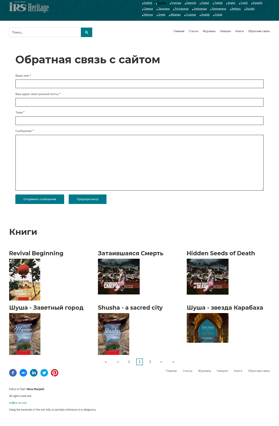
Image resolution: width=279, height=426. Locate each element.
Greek (161, 14)
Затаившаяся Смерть (130, 253)
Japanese (164, 8)
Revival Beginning (36, 253)
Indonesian (200, 8)
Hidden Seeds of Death (221, 253)
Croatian (191, 14)
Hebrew (148, 14)
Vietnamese (219, 8)
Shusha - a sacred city (130, 307)
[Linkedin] (34, 372)
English (148, 3)
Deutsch (191, 3)
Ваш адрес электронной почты (36, 94)
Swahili (205, 14)
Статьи (193, 31)
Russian (161, 3)
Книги (239, 31)
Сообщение (23, 131)
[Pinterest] (54, 372)
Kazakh (250, 8)
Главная (178, 31)
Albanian (175, 14)
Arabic (231, 3)
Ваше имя (22, 75)
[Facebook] (13, 372)
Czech (244, 3)
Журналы (209, 31)
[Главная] (29, 7)
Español (257, 3)
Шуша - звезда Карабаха (225, 307)
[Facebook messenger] (23, 372)
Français (176, 3)
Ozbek (218, 14)
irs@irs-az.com (18, 403)
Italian (205, 3)
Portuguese (182, 8)
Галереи (225, 31)
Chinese (148, 8)
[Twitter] (44, 372)
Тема (18, 112)
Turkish (218, 3)
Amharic (236, 8)
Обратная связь (259, 31)
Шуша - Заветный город (46, 307)
